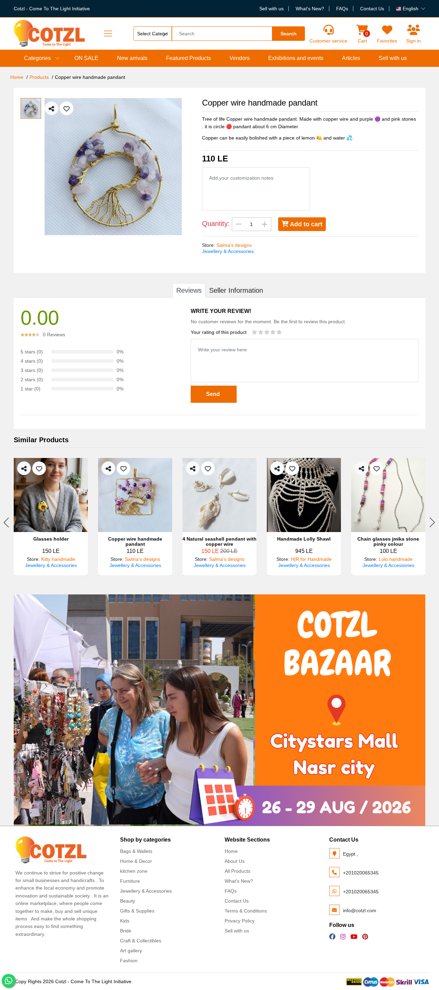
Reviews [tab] (189, 290)
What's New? (310, 8)
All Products (237, 871)
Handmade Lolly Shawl (304, 539)
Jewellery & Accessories (228, 251)
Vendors (239, 58)
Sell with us (271, 8)
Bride (125, 930)
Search (289, 33)
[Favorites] (387, 30)
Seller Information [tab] (236, 290)
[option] (118, 166)
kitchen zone (133, 871)
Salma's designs (234, 245)
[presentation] (7, 522)
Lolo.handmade (396, 559)
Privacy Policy (239, 920)
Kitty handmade (58, 559)
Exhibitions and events (295, 58)
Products (39, 77)
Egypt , (350, 854)
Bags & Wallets (136, 851)
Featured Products (188, 58)
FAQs (342, 8)
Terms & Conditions (246, 911)
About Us (235, 861)
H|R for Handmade (311, 559)
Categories (37, 58)
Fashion (129, 960)
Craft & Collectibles (140, 940)
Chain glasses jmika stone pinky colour (388, 541)
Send (213, 394)
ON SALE (86, 58)
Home (16, 77)
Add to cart (305, 224)
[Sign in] (413, 30)
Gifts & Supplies (137, 911)
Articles (351, 58)
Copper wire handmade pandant (135, 541)
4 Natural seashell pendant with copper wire (219, 541)
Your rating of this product (219, 332)
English (410, 8)
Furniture (130, 881)
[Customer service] (328, 30)
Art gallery (131, 950)
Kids (124, 920)
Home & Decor (136, 861)
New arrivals (132, 58)
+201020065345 (361, 873)
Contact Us (372, 8)
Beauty (127, 901)
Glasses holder (51, 539)
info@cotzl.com (359, 910)
